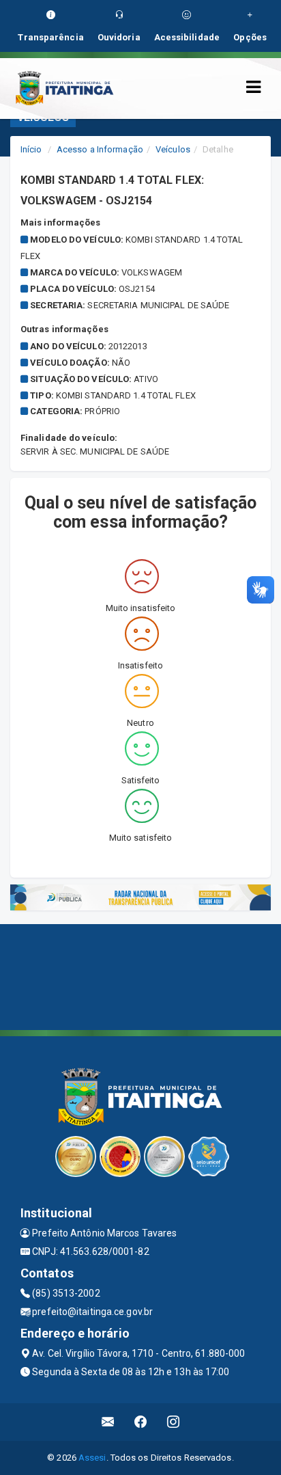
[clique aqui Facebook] (141, 1422)
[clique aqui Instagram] (174, 1422)
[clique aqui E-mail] (108, 1422)
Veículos (173, 149)
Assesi (92, 1457)
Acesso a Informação (100, 149)
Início (31, 149)
